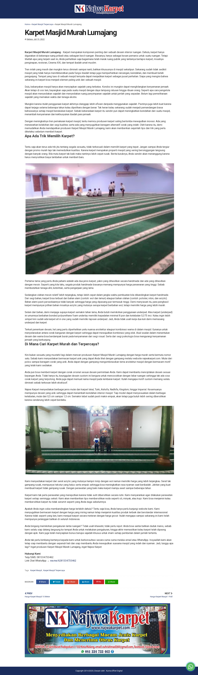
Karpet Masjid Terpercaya (42, 24)
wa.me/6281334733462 (63, 560)
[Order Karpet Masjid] (97, 656)
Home (27, 24)
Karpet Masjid (36, 570)
